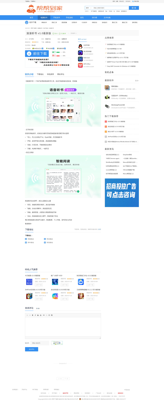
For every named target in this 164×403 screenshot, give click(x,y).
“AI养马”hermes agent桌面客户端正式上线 (118, 158)
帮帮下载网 (33, 28)
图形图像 (64, 22)
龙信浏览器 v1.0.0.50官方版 (60, 289)
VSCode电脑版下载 (129, 170)
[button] (27, 315)
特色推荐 (50, 74)
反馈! (99, 229)
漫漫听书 (51, 28)
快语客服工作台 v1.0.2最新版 (86, 275)
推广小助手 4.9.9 (56, 275)
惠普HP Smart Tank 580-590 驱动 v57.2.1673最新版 (122, 62)
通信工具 (114, 22)
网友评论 (60, 74)
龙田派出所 (101, 11)
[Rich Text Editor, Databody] (63, 326)
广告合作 (98, 393)
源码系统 (134, 22)
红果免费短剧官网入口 (112, 166)
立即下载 (39, 285)
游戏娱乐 (104, 22)
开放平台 (24, 389)
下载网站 (27, 1)
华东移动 (50, 242)
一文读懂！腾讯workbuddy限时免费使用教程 (136, 158)
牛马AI (110, 11)
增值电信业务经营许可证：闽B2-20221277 (113, 399)
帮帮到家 (46, 389)
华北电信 (50, 239)
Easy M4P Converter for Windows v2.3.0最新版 (120, 66)
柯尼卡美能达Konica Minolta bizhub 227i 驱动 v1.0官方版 (122, 141)
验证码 (27, 343)
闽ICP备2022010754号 (71, 399)
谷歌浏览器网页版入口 (112, 154)
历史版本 (73, 33)
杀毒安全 (94, 22)
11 (114, 11)
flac (106, 11)
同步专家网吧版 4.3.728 (113, 49)
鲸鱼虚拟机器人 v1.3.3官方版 (115, 53)
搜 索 (134, 8)
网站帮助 (76, 393)
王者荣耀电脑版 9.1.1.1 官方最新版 (88, 289)
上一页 (60, 378)
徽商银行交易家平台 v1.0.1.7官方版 (117, 57)
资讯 (82, 18)
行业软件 (84, 22)
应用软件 (74, 22)
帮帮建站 (56, 389)
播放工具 (124, 22)
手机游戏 (69, 18)
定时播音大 (124, 11)
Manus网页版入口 (128, 173)
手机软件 (56, 18)
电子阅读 (45, 28)
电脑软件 (44, 18)
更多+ (137, 80)
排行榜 (94, 18)
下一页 (66, 378)
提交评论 (31, 349)
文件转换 (107, 18)
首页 (31, 18)
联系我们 (87, 393)
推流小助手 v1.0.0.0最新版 (114, 131)
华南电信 (31, 239)
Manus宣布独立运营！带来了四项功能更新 (135, 162)
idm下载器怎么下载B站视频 (131, 166)
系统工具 (54, 22)
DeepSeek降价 (127, 154)
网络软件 (44, 22)
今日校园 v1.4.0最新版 (32, 275)
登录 (114, 1)
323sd (118, 11)
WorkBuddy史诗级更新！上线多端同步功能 (118, 162)
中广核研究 (94, 11)
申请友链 (127, 390)
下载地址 (40, 74)
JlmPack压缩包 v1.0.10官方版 (35, 289)
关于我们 (54, 393)
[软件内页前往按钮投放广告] (48, 62)
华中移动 (31, 242)
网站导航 (136, 1)
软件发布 (128, 1)
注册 (117, 1)
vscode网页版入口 (111, 170)
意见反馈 (109, 393)
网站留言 (121, 1)
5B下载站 (35, 389)
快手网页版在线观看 (112, 173)
